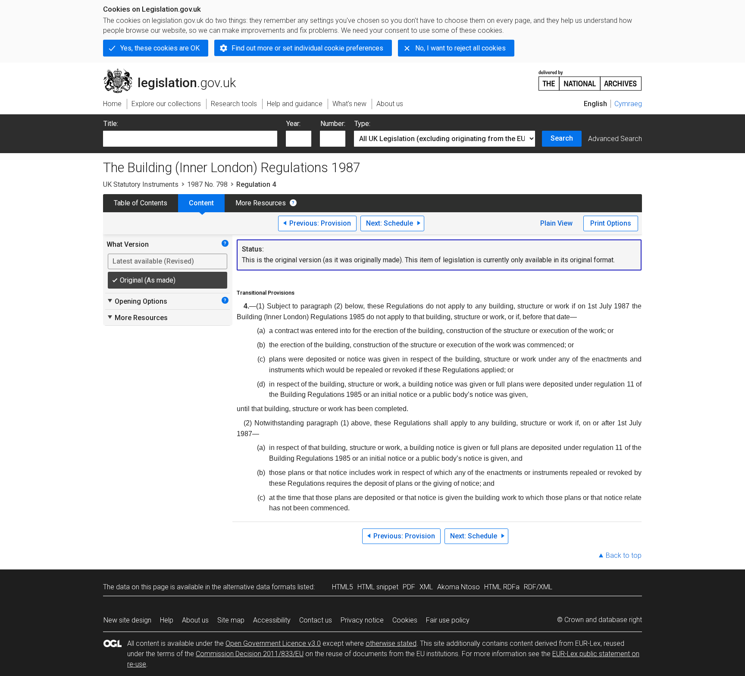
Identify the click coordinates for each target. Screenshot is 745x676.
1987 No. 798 (207, 184)
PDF (409, 587)
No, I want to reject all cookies (460, 48)
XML (426, 587)
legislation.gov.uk (174, 72)
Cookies (404, 620)
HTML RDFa (502, 587)
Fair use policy (448, 620)
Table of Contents (140, 203)
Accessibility (272, 620)
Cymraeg (628, 104)
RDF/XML (538, 587)
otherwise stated (391, 643)
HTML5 (342, 587)
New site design (127, 620)
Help (166, 620)
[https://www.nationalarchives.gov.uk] (590, 77)
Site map (230, 620)
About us (195, 620)
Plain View (556, 223)
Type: (362, 123)
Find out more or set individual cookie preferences (307, 48)
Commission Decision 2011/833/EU (250, 654)
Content (201, 203)
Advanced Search (615, 139)
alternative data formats (259, 587)
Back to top (624, 555)
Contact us (315, 620)
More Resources (260, 203)
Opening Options (136, 301)
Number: (332, 123)
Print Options (610, 223)
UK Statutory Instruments (140, 184)
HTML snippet (377, 587)
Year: (293, 123)
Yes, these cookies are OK (160, 48)
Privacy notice (362, 620)
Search (562, 138)
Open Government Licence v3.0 (273, 643)
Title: (110, 123)
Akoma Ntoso (458, 587)
